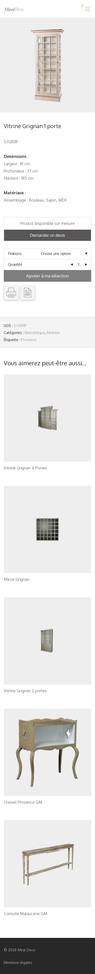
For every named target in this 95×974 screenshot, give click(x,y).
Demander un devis (47, 235)
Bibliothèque (35, 332)
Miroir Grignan (16, 579)
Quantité (15, 264)
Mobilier (53, 332)
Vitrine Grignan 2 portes (25, 690)
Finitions (15, 253)
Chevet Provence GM (23, 802)
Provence (28, 340)
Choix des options (16, 474)
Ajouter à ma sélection (47, 275)
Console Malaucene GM (25, 913)
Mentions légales (18, 962)
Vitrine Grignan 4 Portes (25, 467)
